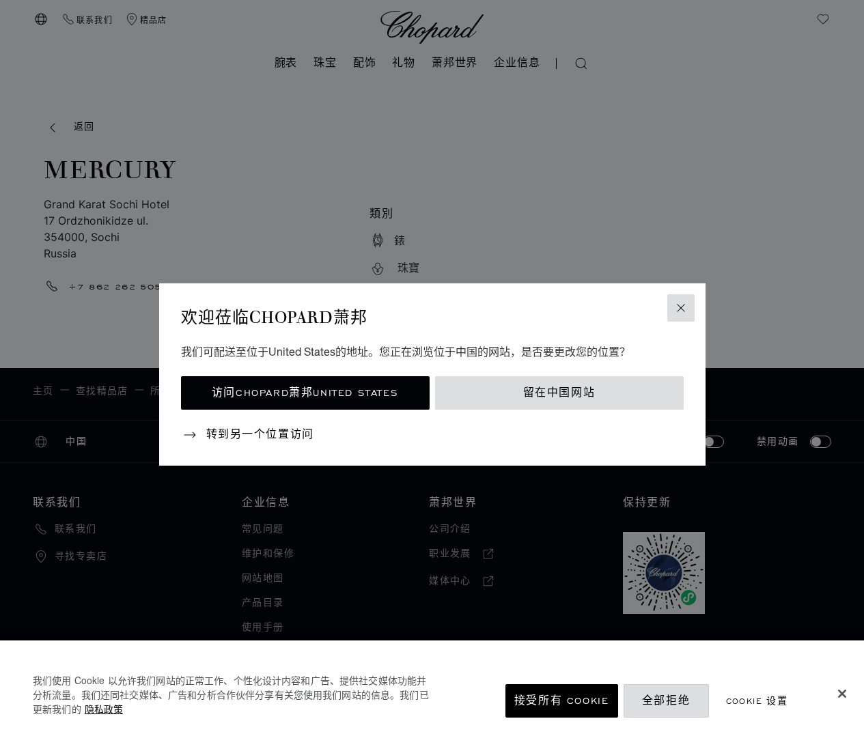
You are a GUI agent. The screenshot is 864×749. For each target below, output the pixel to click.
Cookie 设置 (757, 701)
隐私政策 (104, 709)
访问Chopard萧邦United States (305, 393)
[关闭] (842, 694)
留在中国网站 (559, 393)
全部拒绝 (666, 701)
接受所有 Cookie (561, 701)
